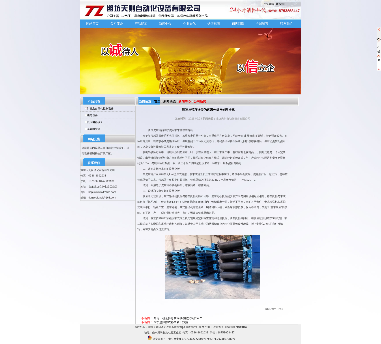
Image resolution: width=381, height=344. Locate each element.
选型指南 (213, 23)
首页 (157, 101)
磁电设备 (92, 115)
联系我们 (281, 4)
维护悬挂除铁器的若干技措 (171, 322)
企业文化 (189, 23)
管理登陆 (241, 327)
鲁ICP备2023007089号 (221, 338)
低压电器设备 (95, 122)
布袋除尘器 (93, 129)
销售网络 (238, 23)
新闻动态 (169, 101)
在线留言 (262, 23)
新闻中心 (165, 23)
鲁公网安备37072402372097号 (187, 338)
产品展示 (268, 4)
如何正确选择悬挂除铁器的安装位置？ (178, 318)
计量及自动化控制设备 (100, 108)
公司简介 (116, 23)
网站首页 (92, 23)
